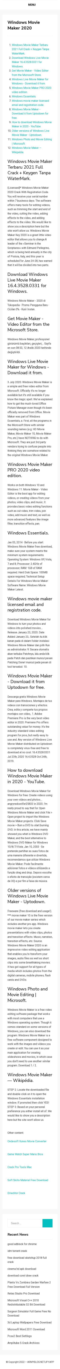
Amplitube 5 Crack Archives (24, 1343)
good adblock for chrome (22, 1244)
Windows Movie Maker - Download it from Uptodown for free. (30, 113)
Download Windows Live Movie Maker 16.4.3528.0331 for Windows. (30, 62)
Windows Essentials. (24, 96)
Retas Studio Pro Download (24, 1293)
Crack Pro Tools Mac (20, 1167)
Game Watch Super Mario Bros (25, 1154)
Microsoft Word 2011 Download (26, 1329)
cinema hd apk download (22, 1268)
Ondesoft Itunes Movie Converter (27, 1141)
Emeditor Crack (16, 1193)
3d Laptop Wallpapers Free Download (30, 1322)
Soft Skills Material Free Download (28, 1180)
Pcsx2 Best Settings (20, 1336)
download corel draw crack (23, 1275)
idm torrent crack (17, 1251)
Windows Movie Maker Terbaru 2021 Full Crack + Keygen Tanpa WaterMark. (30, 49)
